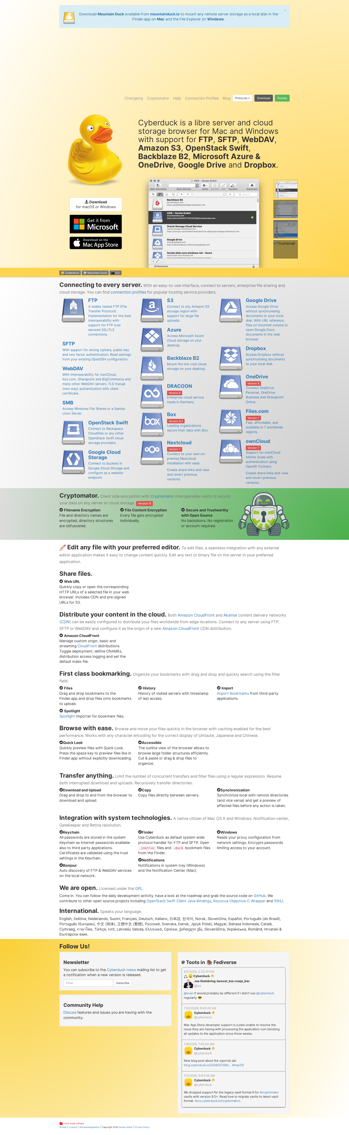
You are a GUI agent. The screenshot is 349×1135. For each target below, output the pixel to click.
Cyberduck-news (121, 970)
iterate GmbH (125, 1127)
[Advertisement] (174, 60)
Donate (282, 98)
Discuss (69, 1012)
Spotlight (67, 716)
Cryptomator (158, 98)
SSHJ (278, 901)
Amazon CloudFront (196, 615)
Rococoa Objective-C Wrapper (239, 901)
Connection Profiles (202, 98)
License (73, 1127)
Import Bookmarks (233, 693)
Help (177, 98)
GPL (139, 888)
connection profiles (128, 292)
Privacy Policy (142, 1127)
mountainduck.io (165, 14)
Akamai (230, 615)
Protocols (241, 98)
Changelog (133, 98)
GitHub (260, 896)
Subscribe (122, 983)
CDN (65, 621)
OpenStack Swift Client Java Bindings (179, 901)
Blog (226, 98)
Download (263, 98)
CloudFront (87, 646)
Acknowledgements (89, 1127)
